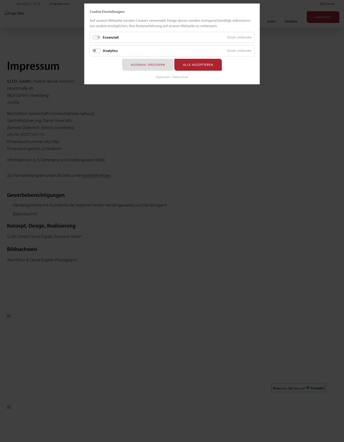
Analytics (110, 50)
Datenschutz (180, 77)
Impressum (163, 77)
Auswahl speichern (148, 65)
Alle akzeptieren (198, 65)
